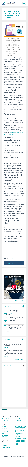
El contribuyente (13, 259)
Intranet (3, 449)
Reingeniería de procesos (20, 438)
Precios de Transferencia (7, 430)
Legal (3, 433)
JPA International (5, 418)
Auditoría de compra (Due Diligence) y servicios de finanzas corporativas (20, 427)
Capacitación (17, 436)
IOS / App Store (18, 420)
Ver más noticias (10, 263)
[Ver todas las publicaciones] (23, 306)
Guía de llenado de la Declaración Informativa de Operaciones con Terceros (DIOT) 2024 (16, 327)
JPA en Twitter (5, 420)
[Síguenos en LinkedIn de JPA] (22, 441)
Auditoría (4, 426)
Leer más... (6, 347)
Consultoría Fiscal (5, 428)
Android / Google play (19, 418)
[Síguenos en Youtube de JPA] (17, 444)
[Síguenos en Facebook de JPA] (19, 441)
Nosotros (4, 443)
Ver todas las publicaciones (17, 334)
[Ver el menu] (24, 3)
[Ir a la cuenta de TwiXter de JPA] (23, 365)
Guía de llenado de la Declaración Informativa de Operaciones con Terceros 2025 (16, 319)
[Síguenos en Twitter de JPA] (17, 441)
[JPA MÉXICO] (4, 2)
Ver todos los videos (18, 300)
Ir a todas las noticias (18, 359)
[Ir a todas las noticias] (23, 339)
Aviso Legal (4, 445)
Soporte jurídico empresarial (5, 436)
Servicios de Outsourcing (7, 431)
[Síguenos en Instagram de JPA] (24, 441)
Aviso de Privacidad (6, 447)
